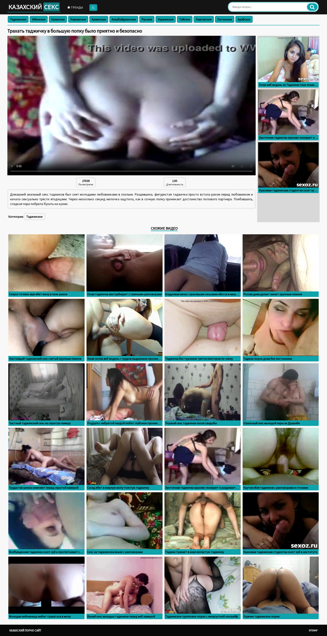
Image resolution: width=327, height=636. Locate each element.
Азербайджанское (124, 19)
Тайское (184, 19)
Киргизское (204, 19)
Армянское (99, 19)
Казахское (58, 19)
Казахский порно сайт (25, 630)
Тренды (76, 7)
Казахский (34, 7)
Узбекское (38, 19)
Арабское (244, 19)
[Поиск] (312, 7)
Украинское (166, 19)
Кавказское (78, 19)
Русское (147, 19)
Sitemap (313, 630)
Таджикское (18, 19)
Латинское (224, 19)
